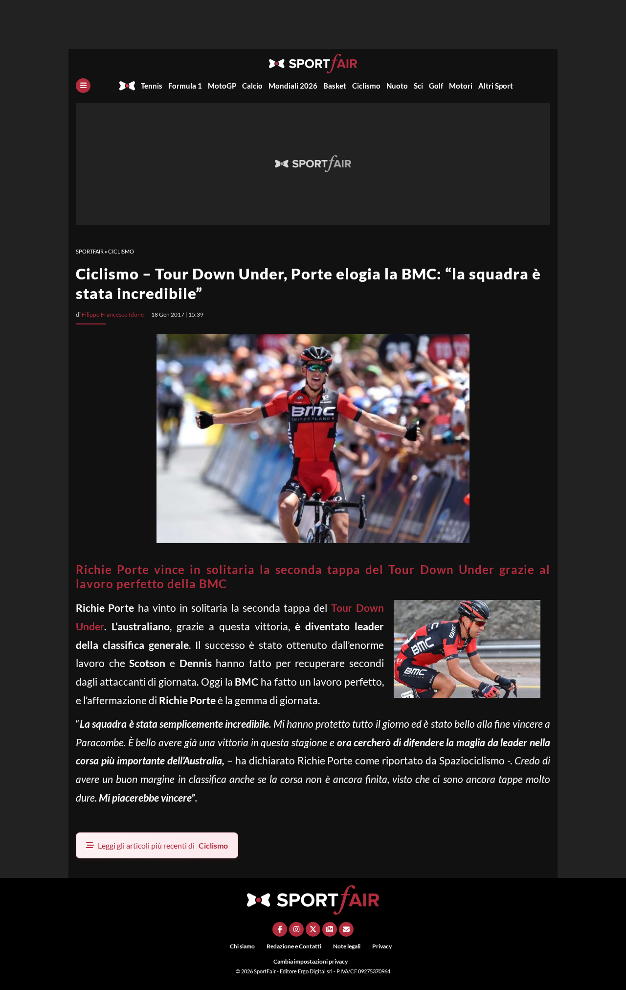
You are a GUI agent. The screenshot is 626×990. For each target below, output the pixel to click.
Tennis (151, 85)
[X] (313, 929)
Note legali (346, 946)
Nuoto (397, 85)
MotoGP (222, 85)
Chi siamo (242, 946)
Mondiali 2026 (292, 85)
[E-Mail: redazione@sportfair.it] (346, 929)
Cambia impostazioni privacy (310, 961)
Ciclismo (366, 85)
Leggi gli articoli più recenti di (163, 845)
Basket (334, 85)
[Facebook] (279, 929)
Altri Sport (495, 85)
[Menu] (83, 85)
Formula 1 (185, 85)
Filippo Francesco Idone (113, 314)
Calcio (252, 85)
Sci (418, 85)
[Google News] (329, 929)
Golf (436, 85)
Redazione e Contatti (294, 946)
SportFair (90, 251)
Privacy (382, 946)
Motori (460, 85)
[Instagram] (296, 929)
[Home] (127, 86)
